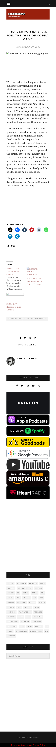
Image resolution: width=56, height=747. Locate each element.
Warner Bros (36, 631)
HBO (18, 597)
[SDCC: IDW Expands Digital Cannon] (15, 298)
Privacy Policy (39, 745)
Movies (11, 607)
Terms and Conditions (21, 745)
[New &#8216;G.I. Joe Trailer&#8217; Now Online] (16, 278)
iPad (41, 597)
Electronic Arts (15, 319)
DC (18, 593)
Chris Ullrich (29, 345)
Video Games (21, 631)
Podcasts (38, 612)
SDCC (28, 617)
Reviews (11, 617)
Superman (12, 626)
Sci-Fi (20, 617)
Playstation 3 (25, 612)
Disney (25, 593)
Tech (22, 626)
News (36, 607)
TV (47, 626)
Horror (27, 597)
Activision (21, 583)
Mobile (42, 602)
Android (33, 583)
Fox (42, 593)
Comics (11, 593)
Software (38, 617)
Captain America (25, 588)
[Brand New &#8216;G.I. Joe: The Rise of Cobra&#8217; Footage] (35, 272)
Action (10, 583)
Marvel (32, 602)
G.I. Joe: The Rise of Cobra (35, 319)
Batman (11, 588)
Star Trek (25, 621)
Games (10, 597)
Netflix (27, 607)
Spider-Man (13, 621)
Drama (34, 593)
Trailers (38, 626)
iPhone (11, 602)
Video (10, 631)
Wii (46, 631)
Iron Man (21, 602)
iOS (35, 597)
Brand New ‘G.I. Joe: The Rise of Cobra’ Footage (34, 281)
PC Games (12, 612)
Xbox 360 (11, 636)
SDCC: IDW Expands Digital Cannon (13, 307)
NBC (19, 607)
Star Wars (37, 621)
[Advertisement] (28, 536)
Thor (29, 626)
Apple (42, 583)
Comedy (38, 588)
